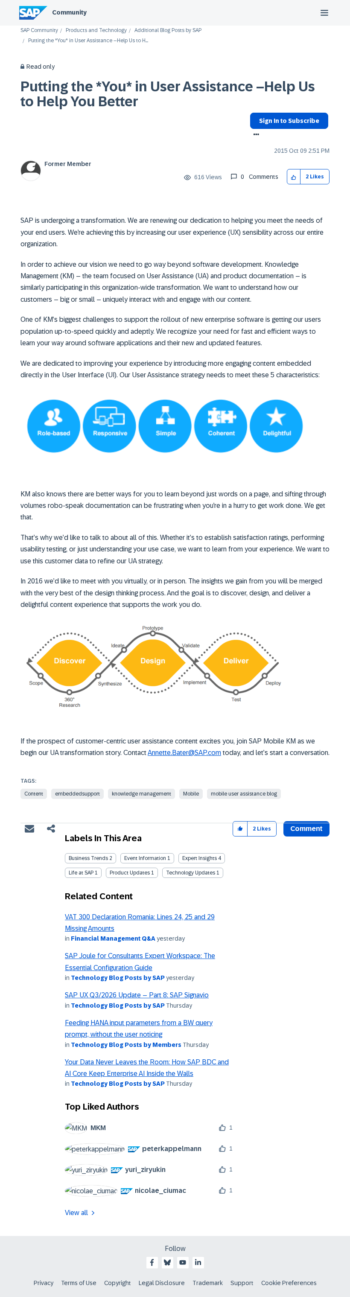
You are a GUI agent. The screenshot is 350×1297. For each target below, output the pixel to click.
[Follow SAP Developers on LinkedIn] (198, 1262)
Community (69, 12)
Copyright (117, 1283)
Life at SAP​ (81, 873)
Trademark (207, 1283)
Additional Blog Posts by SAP (167, 30)
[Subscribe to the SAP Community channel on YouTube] (182, 1262)
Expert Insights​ (199, 858)
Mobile (191, 794)
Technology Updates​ (190, 873)
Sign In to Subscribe (289, 120)
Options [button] (254, 135)
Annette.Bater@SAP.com (184, 752)
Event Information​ (145, 858)
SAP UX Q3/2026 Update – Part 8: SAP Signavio (137, 995)
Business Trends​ (88, 858)
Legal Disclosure (162, 1283)
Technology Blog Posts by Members (126, 1044)
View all (76, 1212)
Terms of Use (78, 1283)
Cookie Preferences (289, 1283)
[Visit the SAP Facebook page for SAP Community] (152, 1262)
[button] (293, 176)
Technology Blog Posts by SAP (118, 977)
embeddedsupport (77, 794)
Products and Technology (96, 30)
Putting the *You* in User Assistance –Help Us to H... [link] (88, 41)
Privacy (43, 1283)
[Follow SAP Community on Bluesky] (167, 1262)
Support (242, 1283)
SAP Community (39, 30)
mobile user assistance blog (244, 794)
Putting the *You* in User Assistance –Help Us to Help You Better (167, 94)
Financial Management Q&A (113, 938)
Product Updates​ (130, 873)
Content (33, 794)
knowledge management (141, 794)
